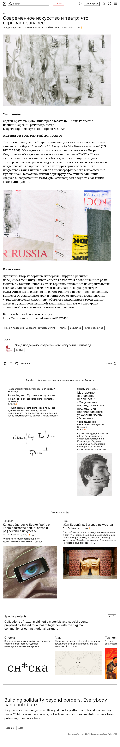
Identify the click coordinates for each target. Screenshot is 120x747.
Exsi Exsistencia (71, 528)
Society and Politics (87, 389)
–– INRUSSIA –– (11, 534)
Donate (58, 3)
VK (89, 734)
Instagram (95, 734)
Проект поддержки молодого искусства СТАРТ (29, 327)
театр (63, 327)
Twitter (110, 734)
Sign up (10, 727)
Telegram (80, 734)
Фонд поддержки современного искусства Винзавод (31, 27)
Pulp (65, 521)
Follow (19, 349)
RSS (115, 734)
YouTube (103, 734)
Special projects (15, 616)
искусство (75, 327)
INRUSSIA (8, 521)
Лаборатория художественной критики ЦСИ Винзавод (31, 390)
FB (86, 734)
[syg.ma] (4, 4)
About (21, 727)
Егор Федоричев (94, 327)
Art (4, 13)
